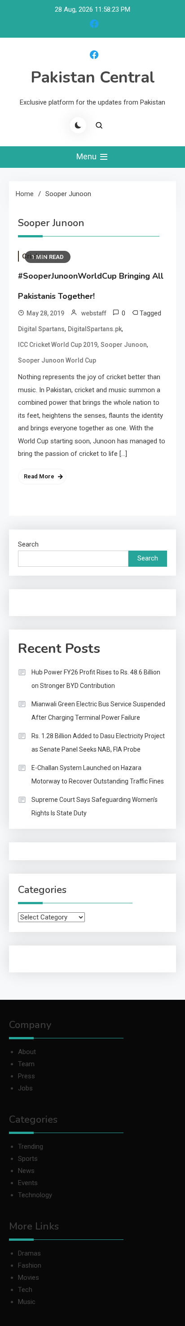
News (26, 1171)
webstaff (93, 313)
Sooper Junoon (124, 344)
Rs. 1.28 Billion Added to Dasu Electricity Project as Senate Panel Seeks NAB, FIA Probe (98, 742)
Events (28, 1183)
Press (26, 1076)
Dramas (29, 1253)
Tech (25, 1290)
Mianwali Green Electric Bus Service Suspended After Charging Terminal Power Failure (98, 710)
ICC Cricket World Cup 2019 (57, 344)
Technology (35, 1195)
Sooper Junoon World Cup (57, 360)
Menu (87, 156)
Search (28, 544)
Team (26, 1064)
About (27, 1052)
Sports (28, 1159)
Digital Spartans (41, 329)
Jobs (25, 1088)
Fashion (29, 1265)
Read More (39, 476)
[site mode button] (78, 125)
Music (26, 1302)
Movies (28, 1277)
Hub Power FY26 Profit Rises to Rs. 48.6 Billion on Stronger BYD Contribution (95, 679)
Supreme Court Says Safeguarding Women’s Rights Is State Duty (94, 806)
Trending (30, 1146)
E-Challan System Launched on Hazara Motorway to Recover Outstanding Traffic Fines (97, 774)
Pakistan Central (93, 77)
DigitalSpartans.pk (95, 329)
